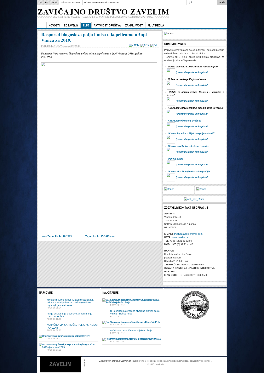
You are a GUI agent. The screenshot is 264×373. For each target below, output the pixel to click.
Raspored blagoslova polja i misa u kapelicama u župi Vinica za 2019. (94, 37)
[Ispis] (145, 45)
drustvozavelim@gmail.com (188, 234)
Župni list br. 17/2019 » (100, 236)
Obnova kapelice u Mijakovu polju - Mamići (191, 133)
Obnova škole (175, 158)
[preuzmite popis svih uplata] (192, 72)
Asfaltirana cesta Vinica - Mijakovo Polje (131, 330)
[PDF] (154, 45)
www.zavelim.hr (180, 237)
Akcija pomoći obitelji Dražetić (184, 120)
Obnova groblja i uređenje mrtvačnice (188, 146)
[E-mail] (134, 45)
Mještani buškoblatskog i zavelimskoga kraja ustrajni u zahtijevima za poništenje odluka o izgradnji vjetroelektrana (70, 302)
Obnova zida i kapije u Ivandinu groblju (189, 171)
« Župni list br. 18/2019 (57, 236)
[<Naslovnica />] (42, 25)
